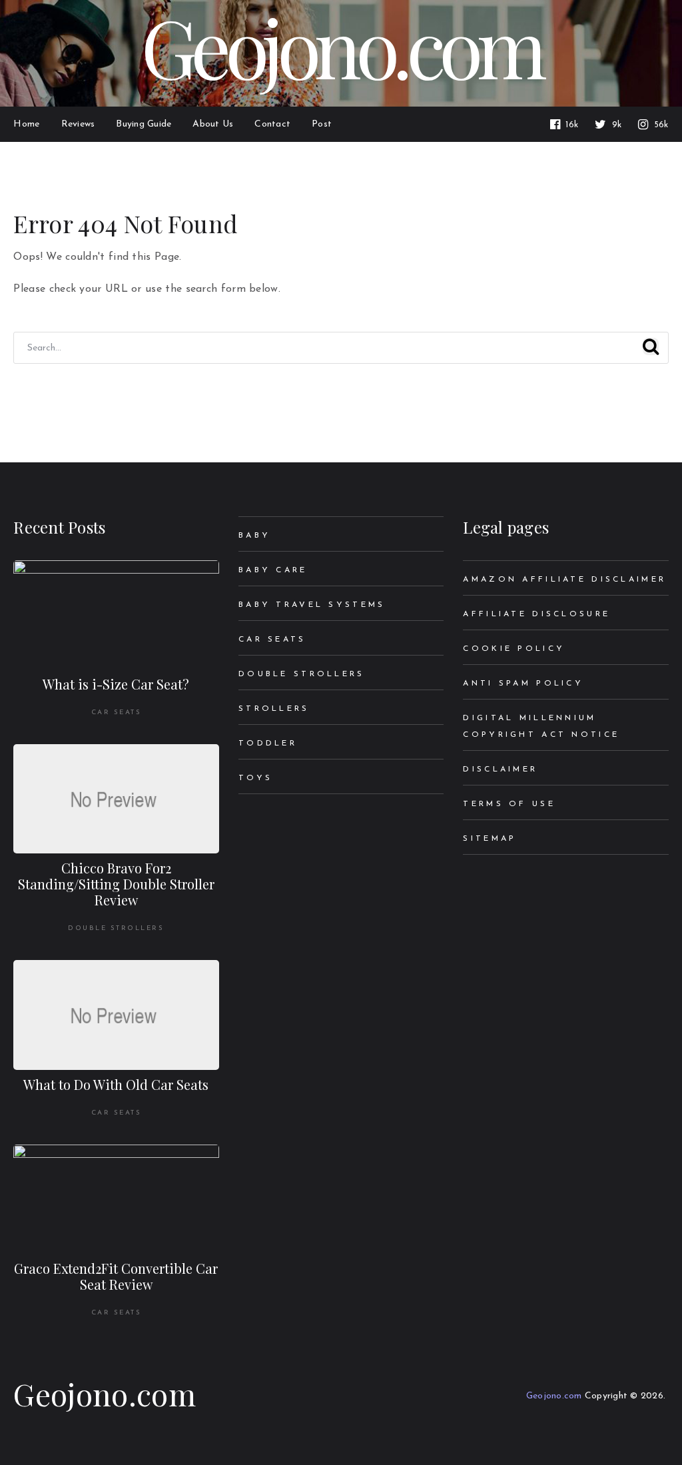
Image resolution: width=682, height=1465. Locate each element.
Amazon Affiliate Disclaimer (564, 580)
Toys (255, 778)
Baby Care (273, 570)
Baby (254, 536)
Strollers (274, 709)
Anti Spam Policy (523, 684)
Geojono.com (104, 1393)
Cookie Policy (514, 649)
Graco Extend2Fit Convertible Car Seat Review (116, 1276)
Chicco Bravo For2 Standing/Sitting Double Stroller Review (116, 884)
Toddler (267, 743)
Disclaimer (500, 769)
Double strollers (116, 928)
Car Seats (116, 712)
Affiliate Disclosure (536, 614)
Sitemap (489, 839)
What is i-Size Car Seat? (116, 684)
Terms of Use (509, 804)
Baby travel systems (311, 605)
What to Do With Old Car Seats (115, 1084)
